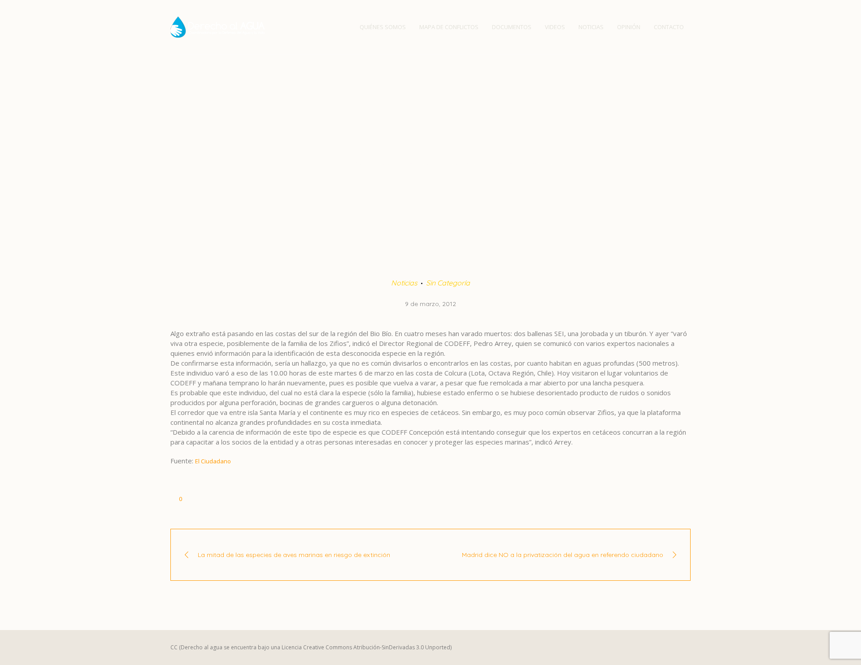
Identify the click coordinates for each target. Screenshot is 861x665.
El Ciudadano (213, 461)
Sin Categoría (448, 282)
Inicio (305, 163)
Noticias (334, 163)
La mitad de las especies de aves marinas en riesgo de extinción (294, 555)
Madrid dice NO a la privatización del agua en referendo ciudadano (562, 555)
